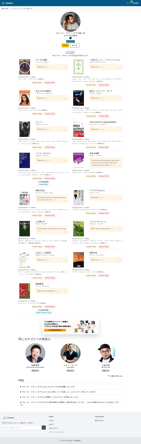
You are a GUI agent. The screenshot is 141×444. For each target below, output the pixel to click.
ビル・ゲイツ (96, 79)
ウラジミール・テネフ (34, 303)
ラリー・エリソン (77, 141)
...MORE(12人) (35, 143)
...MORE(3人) (40, 79)
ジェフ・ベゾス (45, 141)
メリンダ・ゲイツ (32, 79)
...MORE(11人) (48, 175)
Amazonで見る (37, 82)
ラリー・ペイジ (87, 79)
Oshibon (77, 440)
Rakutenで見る (50, 82)
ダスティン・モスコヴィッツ (26, 241)
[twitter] (70, 38)
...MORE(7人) (98, 112)
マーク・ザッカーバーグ (107, 79)
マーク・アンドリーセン (89, 141)
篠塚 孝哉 (31, 243)
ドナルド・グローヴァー (89, 172)
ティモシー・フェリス (89, 112)
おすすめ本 (70, 51)
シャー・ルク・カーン (78, 110)
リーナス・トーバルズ (78, 272)
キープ (128, 3)
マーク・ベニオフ (23, 110)
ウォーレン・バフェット (41, 241)
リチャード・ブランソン (91, 110)
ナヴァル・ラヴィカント (89, 81)
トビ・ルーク (93, 143)
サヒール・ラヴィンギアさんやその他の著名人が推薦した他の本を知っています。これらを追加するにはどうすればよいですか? (69, 403)
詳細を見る (35, 370)
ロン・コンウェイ (60, 172)
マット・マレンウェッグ (59, 209)
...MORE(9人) (99, 81)
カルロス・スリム (77, 172)
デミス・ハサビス (84, 243)
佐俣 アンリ (24, 243)
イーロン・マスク (104, 110)
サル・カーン (113, 110)
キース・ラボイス (116, 141)
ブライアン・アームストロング (80, 143)
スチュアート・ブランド (38, 175)
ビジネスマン (70, 41)
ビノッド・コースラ (34, 209)
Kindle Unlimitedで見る (43, 313)
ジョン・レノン (23, 303)
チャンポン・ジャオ (46, 209)
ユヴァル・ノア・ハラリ (53, 272)
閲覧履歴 (136, 3)
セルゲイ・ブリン (77, 79)
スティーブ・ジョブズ (35, 110)
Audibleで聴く (43, 184)
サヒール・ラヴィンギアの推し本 (22, 8)
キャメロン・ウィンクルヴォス (80, 241)
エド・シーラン (23, 79)
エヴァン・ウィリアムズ (47, 172)
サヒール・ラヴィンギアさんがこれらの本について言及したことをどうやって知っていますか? (59, 392)
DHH (62, 272)
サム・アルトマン (95, 243)
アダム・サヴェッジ (24, 141)
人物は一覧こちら (116, 376)
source (48, 67)
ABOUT (51, 424)
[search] (44, 428)
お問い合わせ (53, 428)
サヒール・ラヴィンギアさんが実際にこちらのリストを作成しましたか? (50, 397)
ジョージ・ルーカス (56, 141)
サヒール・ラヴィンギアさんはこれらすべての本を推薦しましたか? (48, 386)
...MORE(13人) (100, 143)
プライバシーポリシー (56, 432)
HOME (6, 8)
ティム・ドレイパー (26, 143)
